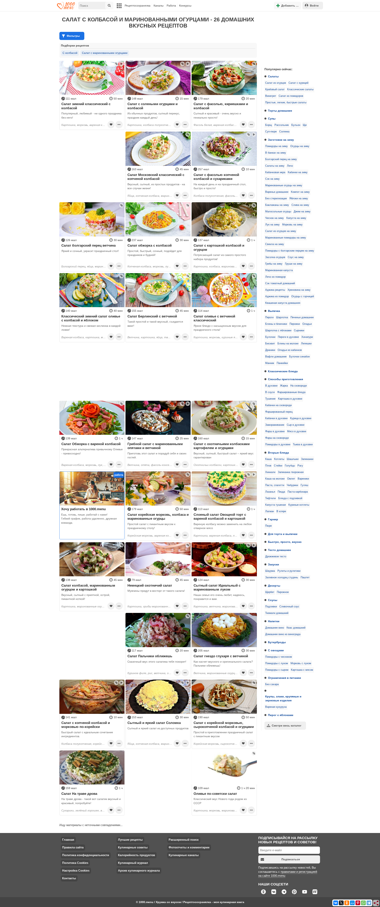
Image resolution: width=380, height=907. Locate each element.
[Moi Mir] (352, 902)
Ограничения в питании (284, 677)
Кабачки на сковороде (278, 405)
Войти (314, 5)
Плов (268, 465)
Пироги (269, 317)
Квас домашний (296, 627)
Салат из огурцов (275, 83)
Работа (171, 5)
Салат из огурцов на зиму (280, 231)
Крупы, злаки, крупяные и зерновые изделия (283, 698)
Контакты (69, 878)
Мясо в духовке (296, 431)
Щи (305, 125)
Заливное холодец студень (281, 577)
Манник (269, 363)
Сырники (299, 330)
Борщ (268, 125)
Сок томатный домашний (280, 283)
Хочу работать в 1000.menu (83, 509)
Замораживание (274, 425)
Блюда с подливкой (290, 498)
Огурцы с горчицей (302, 296)
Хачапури (307, 337)
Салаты (273, 76)
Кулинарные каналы (184, 855)
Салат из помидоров (291, 96)
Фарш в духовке (275, 431)
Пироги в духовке (288, 337)
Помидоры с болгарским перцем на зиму (289, 250)
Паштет (305, 577)
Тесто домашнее (279, 550)
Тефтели (270, 498)
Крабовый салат (275, 89)
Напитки (273, 621)
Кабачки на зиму (298, 172)
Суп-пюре (271, 131)
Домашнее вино (274, 627)
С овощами (276, 650)
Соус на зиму (296, 257)
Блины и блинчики (276, 324)
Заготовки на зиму (281, 139)
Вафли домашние (276, 356)
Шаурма (270, 571)
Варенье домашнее (276, 192)
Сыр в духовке (295, 425)
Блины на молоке (287, 343)
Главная (68, 839)
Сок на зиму (272, 179)
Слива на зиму (300, 205)
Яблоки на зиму (298, 198)
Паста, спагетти (274, 485)
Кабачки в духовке (276, 418)
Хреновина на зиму (299, 290)
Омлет (291, 478)
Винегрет (270, 96)
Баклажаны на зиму (277, 205)
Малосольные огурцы (278, 211)
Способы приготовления (285, 379)
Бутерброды (277, 642)
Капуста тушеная (275, 504)
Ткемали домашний (276, 613)
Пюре (268, 525)
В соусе (270, 392)
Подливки (271, 606)
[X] (341, 902)
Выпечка (274, 310)
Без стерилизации (276, 198)
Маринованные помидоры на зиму (285, 237)
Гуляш (304, 485)
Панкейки (282, 363)
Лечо (290, 165)
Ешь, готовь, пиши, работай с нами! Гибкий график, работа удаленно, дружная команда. (89, 518)
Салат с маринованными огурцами (104, 52)
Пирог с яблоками (280, 715)
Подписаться (290, 859)
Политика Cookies (75, 862)
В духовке (271, 385)
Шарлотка (282, 317)
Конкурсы (185, 5)
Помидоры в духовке (277, 444)
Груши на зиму (293, 263)
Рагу (300, 465)
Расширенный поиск (184, 839)
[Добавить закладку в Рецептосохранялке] (111, 124)
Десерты (274, 585)
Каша (268, 459)
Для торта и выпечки (282, 534)
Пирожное (283, 592)
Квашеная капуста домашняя (282, 303)
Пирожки (295, 324)
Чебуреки (292, 485)
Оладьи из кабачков (290, 350)
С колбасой (70, 52)
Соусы (272, 600)
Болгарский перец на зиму (281, 159)
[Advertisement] (291, 38)
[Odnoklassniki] (346, 902)
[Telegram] (369, 902)
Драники (270, 350)
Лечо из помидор (275, 276)
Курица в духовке (300, 418)
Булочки (270, 337)
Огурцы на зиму (299, 146)
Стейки (278, 465)
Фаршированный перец (279, 411)
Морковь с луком (301, 663)
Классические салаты (300, 89)
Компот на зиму (300, 192)
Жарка (284, 385)
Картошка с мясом (302, 670)
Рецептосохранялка (137, 5)
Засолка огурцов (275, 257)
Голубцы (290, 465)
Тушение (270, 398)
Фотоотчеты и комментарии (189, 847)
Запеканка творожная (291, 472)
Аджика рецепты (275, 290)
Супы (272, 118)
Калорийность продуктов (136, 855)
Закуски (273, 564)
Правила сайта (73, 847)
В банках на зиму (275, 152)
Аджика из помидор (277, 296)
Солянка (284, 131)
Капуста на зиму (296, 218)
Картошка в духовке (290, 398)
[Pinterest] (357, 902)
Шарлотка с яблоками (278, 330)
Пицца (281, 491)
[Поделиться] (376, 903)
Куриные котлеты (298, 504)
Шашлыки (292, 459)
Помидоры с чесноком (278, 656)
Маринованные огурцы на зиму (283, 185)
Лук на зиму (272, 224)
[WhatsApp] (363, 902)
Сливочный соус (289, 606)
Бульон (295, 125)
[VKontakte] (335, 902)
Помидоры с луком (276, 663)
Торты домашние (280, 110)
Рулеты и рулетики (288, 571)
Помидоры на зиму (276, 146)
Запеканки (307, 459)
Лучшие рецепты (130, 839)
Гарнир (273, 519)
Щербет (269, 592)
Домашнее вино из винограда (282, 634)
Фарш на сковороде (277, 438)
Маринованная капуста (279, 270)
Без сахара (272, 684)
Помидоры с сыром (276, 670)
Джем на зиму (302, 211)
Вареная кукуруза (276, 707)
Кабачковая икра (275, 172)
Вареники (303, 478)
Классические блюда (283, 371)
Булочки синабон (299, 356)
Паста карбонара (298, 491)
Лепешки (306, 343)
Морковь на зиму (292, 224)
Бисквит (270, 343)
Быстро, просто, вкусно (285, 541)
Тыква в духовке (303, 444)
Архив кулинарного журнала (139, 870)
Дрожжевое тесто (275, 556)
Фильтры (73, 35)
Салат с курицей (298, 83)
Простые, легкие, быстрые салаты (285, 102)
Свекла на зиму (274, 244)
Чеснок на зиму (274, 218)
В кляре (281, 511)
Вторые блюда (278, 452)
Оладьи (307, 324)
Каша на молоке (275, 478)
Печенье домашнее (302, 317)
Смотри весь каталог (286, 725)
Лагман (269, 511)
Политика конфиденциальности (85, 855)
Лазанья (270, 491)
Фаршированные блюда (291, 392)
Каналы (158, 5)
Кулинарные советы (133, 847)
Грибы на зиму (273, 263)
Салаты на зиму (274, 165)
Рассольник (282, 125)
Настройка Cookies (75, 870)
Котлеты (279, 459)
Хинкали (270, 472)
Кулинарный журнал (133, 862)
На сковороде (298, 385)
